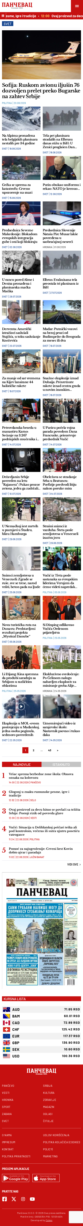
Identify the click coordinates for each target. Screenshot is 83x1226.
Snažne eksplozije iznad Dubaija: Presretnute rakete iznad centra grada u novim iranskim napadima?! (61, 384)
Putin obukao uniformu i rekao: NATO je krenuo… (62, 187)
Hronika (47, 247)
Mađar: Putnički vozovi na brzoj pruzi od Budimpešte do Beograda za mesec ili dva (62, 334)
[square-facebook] (4, 1199)
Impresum (8, 1142)
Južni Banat (37, 857)
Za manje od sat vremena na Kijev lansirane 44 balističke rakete (21, 382)
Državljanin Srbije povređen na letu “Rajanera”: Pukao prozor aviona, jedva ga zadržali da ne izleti (21, 482)
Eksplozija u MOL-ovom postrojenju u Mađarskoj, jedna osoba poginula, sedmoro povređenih (20, 729)
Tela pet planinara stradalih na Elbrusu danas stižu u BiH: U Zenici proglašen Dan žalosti (59, 141)
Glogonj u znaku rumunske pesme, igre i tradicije (39, 793)
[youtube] (32, 1199)
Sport (6, 1107)
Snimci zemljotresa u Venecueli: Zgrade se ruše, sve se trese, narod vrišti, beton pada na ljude (21, 581)
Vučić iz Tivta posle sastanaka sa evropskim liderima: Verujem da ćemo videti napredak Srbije (60, 581)
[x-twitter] (13, 1199)
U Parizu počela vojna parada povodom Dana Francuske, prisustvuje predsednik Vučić (60, 433)
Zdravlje (49, 1099)
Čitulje (48, 1121)
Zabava (7, 1114)
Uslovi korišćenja (56, 1135)
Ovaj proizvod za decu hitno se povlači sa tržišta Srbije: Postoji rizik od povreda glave (44, 811)
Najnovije (22, 764)
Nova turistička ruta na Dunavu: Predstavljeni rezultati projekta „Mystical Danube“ (19, 630)
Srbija (47, 1085)
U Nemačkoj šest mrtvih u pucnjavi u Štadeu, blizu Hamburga (20, 530)
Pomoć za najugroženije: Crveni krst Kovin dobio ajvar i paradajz (41, 850)
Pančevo (35, 782)
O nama (7, 1135)
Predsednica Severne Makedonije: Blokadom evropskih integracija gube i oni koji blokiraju (19, 236)
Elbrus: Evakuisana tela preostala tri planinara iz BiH (61, 283)
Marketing (50, 1156)
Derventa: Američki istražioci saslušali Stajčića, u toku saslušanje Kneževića (21, 334)
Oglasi (47, 1114)
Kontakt (8, 1149)
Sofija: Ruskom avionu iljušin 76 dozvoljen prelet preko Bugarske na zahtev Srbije (41, 90)
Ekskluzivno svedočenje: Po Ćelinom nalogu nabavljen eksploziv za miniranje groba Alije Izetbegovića (61, 679)
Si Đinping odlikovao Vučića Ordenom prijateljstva (58, 628)
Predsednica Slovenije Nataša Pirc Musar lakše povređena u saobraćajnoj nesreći (60, 236)
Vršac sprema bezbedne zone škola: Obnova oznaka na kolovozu (41, 776)
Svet (5, 148)
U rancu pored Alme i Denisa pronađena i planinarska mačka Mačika (18, 285)
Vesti (33, 817)
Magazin (48, 1107)
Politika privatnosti (16, 1156)
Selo (33, 800)
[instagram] (23, 1199)
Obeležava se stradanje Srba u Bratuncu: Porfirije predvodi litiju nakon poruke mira (60, 482)
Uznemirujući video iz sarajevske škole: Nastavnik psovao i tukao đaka (61, 729)
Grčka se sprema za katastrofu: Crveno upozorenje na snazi (17, 188)
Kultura (49, 1092)
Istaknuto (61, 764)
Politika (7, 103)
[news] (41, 54)
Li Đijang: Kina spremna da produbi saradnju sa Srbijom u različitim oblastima (20, 679)
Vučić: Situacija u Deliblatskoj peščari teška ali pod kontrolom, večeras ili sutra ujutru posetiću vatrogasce (44, 831)
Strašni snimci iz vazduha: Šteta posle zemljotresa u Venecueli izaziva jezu (60, 532)
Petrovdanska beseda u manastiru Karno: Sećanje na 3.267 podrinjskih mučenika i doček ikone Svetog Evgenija (19, 433)
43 (49, 750)
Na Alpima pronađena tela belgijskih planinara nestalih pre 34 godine (19, 139)
